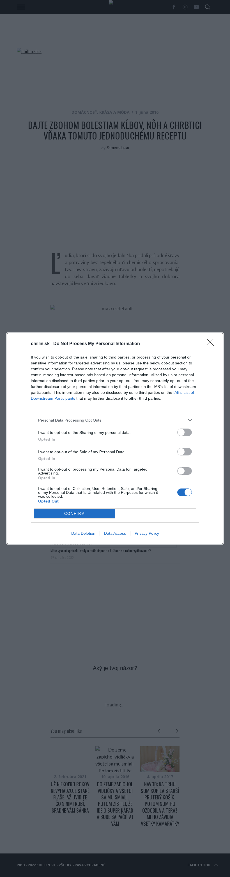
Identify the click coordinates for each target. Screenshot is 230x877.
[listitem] (115, 420)
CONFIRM (74, 513)
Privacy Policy (147, 533)
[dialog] (115, 438)
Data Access (115, 533)
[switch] (184, 432)
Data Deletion (83, 533)
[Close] (212, 344)
